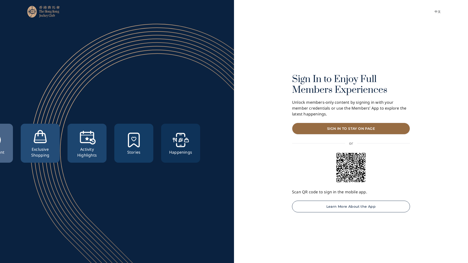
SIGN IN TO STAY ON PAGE (351, 128)
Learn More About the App (351, 206)
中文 (438, 11)
